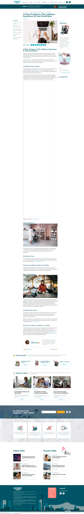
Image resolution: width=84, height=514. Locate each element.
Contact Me (60, 2)
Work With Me (51, 491)
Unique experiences (17, 25)
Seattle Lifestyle (44, 2)
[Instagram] (67, 2)
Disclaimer (51, 493)
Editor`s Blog (51, 496)
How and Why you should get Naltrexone (12, 512)
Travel (34, 2)
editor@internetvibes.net (63, 490)
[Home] (17, 2)
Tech (27, 2)
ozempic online (12, 513)
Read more (25, 364)
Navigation (51, 494)
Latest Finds (52, 2)
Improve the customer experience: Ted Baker (18, 30)
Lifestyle (31, 2)
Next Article (53, 349)
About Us (56, 2)
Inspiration (38, 2)
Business (23, 2)
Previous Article (28, 349)
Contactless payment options (18, 23)
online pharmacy (60, 512)
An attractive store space (17, 35)
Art (48, 2)
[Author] (39, 342)
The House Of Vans (17, 27)
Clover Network (36, 219)
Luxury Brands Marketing (65, 72)
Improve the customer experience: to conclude (18, 38)
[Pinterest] (70, 2)
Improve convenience (18, 32)
